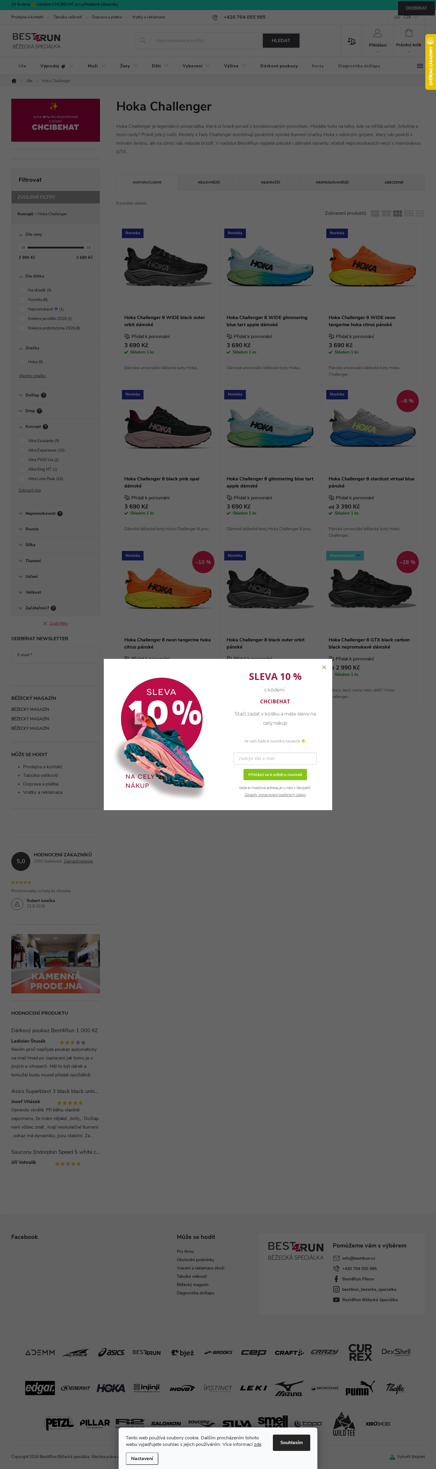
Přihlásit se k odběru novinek (275, 774)
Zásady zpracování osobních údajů (275, 795)
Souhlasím (291, 1442)
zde (257, 1444)
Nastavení (142, 1458)
